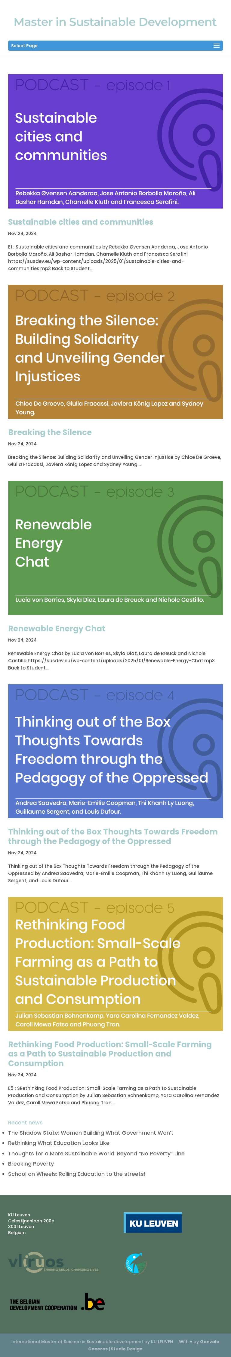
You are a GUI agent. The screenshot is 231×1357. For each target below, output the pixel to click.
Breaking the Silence (50, 432)
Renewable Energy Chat (56, 628)
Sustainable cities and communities (80, 222)
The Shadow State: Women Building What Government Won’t (91, 1132)
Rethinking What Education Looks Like (58, 1143)
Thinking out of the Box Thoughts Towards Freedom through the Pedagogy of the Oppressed (113, 836)
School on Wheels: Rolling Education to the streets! (77, 1174)
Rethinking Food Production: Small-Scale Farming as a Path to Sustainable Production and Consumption (110, 1054)
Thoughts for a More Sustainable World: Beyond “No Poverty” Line (96, 1153)
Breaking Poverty (31, 1163)
